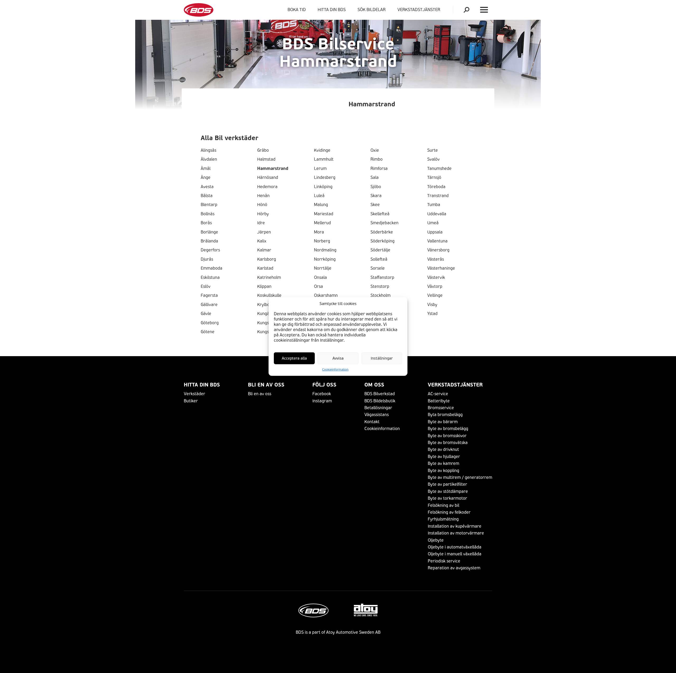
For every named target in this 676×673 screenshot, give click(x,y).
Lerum (320, 168)
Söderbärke (381, 232)
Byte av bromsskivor (447, 435)
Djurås (207, 259)
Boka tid (297, 9)
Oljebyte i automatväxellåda (454, 547)
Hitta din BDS (332, 9)
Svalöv (433, 159)
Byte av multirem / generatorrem (460, 477)
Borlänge (209, 232)
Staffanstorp (382, 277)
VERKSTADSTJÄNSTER (419, 9)
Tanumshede (439, 168)
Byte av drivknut (443, 449)
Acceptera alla (294, 358)
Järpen (264, 232)
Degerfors (210, 250)
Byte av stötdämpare (448, 491)
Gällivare (209, 304)
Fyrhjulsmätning (443, 519)
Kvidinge (322, 150)
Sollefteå (378, 259)
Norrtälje (322, 268)
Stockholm (380, 295)
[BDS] (198, 10)
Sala (374, 177)
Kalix (261, 241)
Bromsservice (441, 407)
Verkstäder (194, 393)
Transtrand (438, 195)
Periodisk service (444, 561)
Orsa (318, 286)
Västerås (435, 259)
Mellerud (322, 223)
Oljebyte (436, 540)
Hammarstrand (272, 168)
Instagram (322, 400)
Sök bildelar (372, 9)
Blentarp (209, 204)
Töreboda (436, 186)
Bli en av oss (266, 384)
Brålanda (209, 241)
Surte (432, 150)
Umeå (433, 223)
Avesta (207, 186)
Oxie (374, 150)
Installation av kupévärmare (454, 526)
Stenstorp (379, 286)
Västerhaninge (441, 268)
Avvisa (338, 358)
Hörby (263, 214)
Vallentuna (437, 241)
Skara (376, 195)
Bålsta (207, 195)
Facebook (321, 393)
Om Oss (374, 384)
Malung (321, 204)
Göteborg (210, 323)
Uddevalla (436, 214)
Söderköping (382, 241)
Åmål (205, 168)
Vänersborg (438, 250)
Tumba (433, 204)
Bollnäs (207, 214)
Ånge (205, 177)
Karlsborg (266, 259)
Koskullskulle (269, 295)
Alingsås (208, 150)
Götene (207, 332)
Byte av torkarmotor (447, 498)
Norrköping (325, 259)
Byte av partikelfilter (447, 484)
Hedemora (267, 186)
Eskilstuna (210, 277)
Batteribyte (439, 400)
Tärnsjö (434, 177)
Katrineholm (269, 277)
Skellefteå (379, 214)
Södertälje (380, 250)
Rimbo (376, 159)
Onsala (320, 277)
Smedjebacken (384, 223)
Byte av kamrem (443, 463)
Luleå (319, 195)
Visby (432, 304)
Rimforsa (379, 168)
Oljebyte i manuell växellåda (454, 553)
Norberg (322, 241)
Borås (206, 223)
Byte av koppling (443, 470)
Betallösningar (378, 407)
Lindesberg (324, 177)
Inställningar (382, 358)
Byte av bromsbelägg (448, 428)
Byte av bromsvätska (448, 442)
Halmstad (266, 159)
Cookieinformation (335, 369)
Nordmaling (325, 250)
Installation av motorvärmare (456, 533)
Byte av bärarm (443, 421)
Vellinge (435, 295)
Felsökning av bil (443, 505)
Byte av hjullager (444, 456)
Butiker (191, 400)
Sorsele (377, 268)
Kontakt (371, 421)
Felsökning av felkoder (449, 512)
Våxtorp (434, 286)
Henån (263, 195)
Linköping (323, 186)
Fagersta (209, 295)
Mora (319, 232)
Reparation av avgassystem (454, 567)
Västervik (436, 277)
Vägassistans (376, 414)
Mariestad (323, 214)
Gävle (206, 313)
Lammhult (324, 159)
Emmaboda (211, 268)
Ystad (432, 313)
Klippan (264, 286)
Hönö (262, 204)
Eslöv (205, 286)
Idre (261, 223)
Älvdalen (209, 159)
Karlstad (265, 268)
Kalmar (264, 250)
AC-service (438, 393)
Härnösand (267, 177)
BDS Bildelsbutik (379, 400)
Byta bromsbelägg (445, 414)
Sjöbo (375, 186)
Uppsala (435, 232)
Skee (375, 204)
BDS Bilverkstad (379, 393)
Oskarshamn (326, 295)
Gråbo (263, 150)
